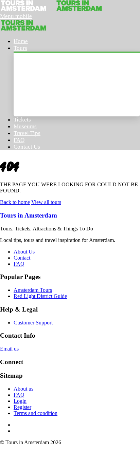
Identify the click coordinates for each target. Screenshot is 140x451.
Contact (22, 258)
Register (22, 407)
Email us (9, 349)
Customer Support (33, 322)
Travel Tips (27, 133)
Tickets (22, 119)
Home (21, 41)
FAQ (19, 140)
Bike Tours (33, 107)
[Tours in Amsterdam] (28, 10)
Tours (20, 48)
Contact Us (27, 147)
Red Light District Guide (40, 296)
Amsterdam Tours (43, 62)
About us (23, 389)
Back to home (15, 202)
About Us (24, 252)
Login (20, 401)
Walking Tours (38, 77)
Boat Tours (34, 92)
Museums (25, 126)
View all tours (46, 202)
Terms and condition (35, 413)
